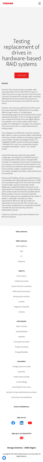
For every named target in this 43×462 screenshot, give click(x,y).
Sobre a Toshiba (21, 326)
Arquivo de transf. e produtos (21, 286)
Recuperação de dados (21, 296)
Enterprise (21, 261)
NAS (21, 251)
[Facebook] (13, 423)
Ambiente (21, 337)
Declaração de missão (21, 342)
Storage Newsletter (21, 352)
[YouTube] (30, 423)
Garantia (21, 302)
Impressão (21, 372)
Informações (21, 321)
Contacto (21, 312)
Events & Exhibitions (21, 407)
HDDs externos (21, 231)
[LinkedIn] (21, 423)
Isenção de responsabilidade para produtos (21, 392)
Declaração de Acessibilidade (21, 397)
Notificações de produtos (21, 291)
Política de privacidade (21, 377)
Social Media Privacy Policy (21, 387)
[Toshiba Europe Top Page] (8, 3)
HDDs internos (21, 241)
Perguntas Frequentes (21, 307)
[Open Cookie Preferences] (4, 459)
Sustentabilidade (21, 331)
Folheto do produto (21, 281)
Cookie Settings (21, 382)
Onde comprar (21, 276)
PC (21, 256)
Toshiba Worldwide (21, 347)
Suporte (21, 271)
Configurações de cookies (21, 366)
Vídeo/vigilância (21, 246)
